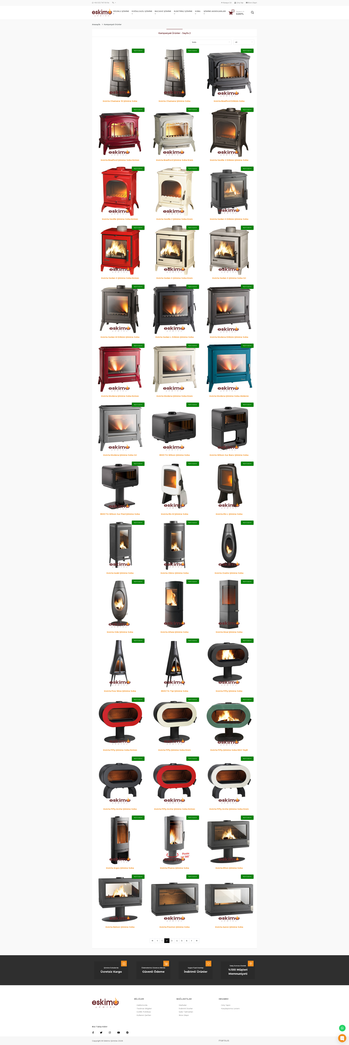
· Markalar (182, 1005)
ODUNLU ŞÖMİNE (121, 11)
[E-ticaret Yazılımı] (224, 1040)
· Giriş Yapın (225, 1005)
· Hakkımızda (141, 1005)
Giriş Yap (239, 3)
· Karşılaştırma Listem (230, 1008)
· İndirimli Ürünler (185, 1008)
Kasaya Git (227, 3)
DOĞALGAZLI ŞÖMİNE (142, 11)
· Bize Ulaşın (183, 1015)
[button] (210, 42)
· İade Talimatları (185, 1012)
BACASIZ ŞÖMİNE (163, 11)
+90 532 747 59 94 (101, 3)
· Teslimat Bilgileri (144, 1008)
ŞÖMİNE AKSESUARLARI (215, 11)
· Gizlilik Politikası (143, 1012)
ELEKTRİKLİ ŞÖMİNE (183, 11)
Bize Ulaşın (252, 3)
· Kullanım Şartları (143, 1015)
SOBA (197, 11)
